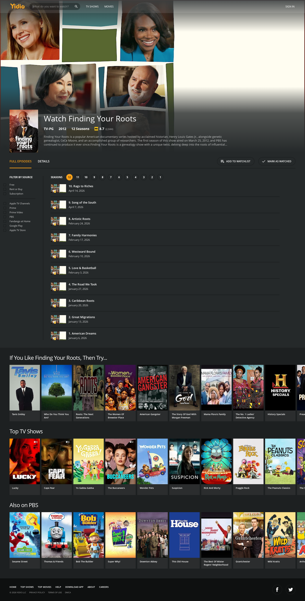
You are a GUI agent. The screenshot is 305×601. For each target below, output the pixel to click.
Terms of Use (55, 592)
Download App (74, 586)
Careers (104, 586)
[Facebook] (277, 589)
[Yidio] (17, 7)
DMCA (68, 592)
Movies (109, 6)
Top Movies (44, 586)
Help (58, 586)
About (91, 586)
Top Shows (27, 586)
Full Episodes (20, 161)
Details (43, 161)
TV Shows (92, 6)
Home (13, 586)
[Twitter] (290, 589)
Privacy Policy (37, 592)
